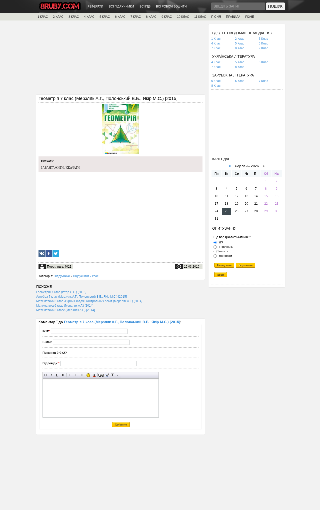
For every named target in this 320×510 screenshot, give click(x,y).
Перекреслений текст (63, 375)
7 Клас (215, 48)
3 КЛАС (73, 16)
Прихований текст (101, 375)
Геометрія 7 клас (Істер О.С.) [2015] (61, 292)
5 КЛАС (105, 16)
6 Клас (263, 43)
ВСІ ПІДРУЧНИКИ (121, 6)
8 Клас (239, 48)
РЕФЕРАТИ (95, 6)
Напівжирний (45, 375)
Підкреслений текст (57, 375)
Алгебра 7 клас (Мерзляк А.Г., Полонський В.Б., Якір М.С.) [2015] (81, 296)
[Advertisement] (120, 59)
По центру (75, 375)
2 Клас (239, 38)
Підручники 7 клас (85, 276)
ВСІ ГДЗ (145, 6)
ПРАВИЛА (233, 16)
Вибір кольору (94, 375)
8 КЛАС (151, 16)
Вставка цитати (107, 375)
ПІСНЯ (216, 16)
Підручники (62, 276)
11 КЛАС (200, 16)
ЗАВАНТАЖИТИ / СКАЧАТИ (60, 167)
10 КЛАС (183, 16)
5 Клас (239, 43)
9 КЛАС (167, 16)
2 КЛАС (58, 16)
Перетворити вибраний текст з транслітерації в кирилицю (113, 375)
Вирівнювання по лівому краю (70, 375)
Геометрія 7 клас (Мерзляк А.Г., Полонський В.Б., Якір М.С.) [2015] (122, 322)
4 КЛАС (89, 16)
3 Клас (263, 38)
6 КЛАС (120, 16)
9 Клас (263, 48)
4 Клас (215, 43)
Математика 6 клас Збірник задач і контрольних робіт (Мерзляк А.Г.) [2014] (89, 301)
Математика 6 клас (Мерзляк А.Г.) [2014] (64, 305)
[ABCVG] (60, 9)
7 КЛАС (135, 16)
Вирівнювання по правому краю (81, 375)
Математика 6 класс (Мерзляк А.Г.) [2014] (65, 310)
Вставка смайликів (88, 375)
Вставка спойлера (118, 375)
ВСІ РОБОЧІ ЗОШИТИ (171, 6)
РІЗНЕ (249, 16)
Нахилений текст (51, 375)
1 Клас (215, 38)
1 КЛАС (43, 16)
